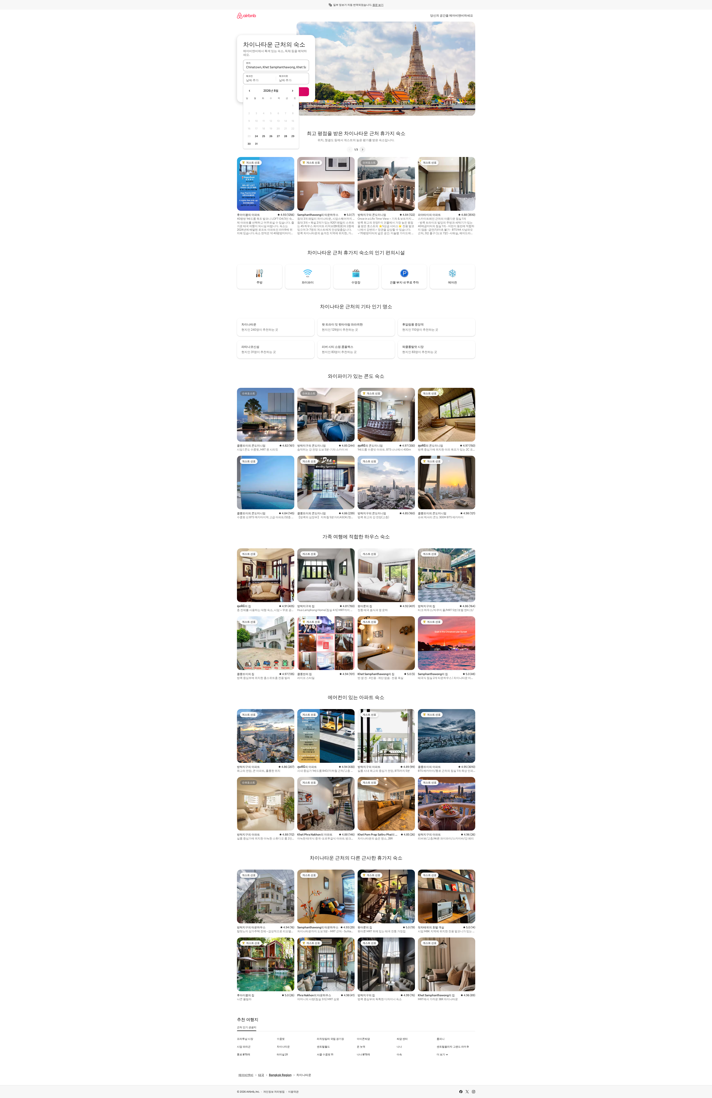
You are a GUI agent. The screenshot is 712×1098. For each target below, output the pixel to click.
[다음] (362, 150)
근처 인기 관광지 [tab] (246, 1027)
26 (270, 136)
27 (278, 136)
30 (249, 143)
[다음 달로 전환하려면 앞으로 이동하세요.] (292, 91)
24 (256, 136)
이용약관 (293, 1091)
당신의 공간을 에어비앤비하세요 (451, 15)
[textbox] (259, 80)
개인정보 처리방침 (274, 1091)
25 (263, 136)
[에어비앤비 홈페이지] (246, 15)
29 (292, 136)
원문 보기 (377, 5)
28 (285, 136)
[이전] (350, 150)
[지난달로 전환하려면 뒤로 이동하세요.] (250, 91)
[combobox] (276, 67)
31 (256, 143)
